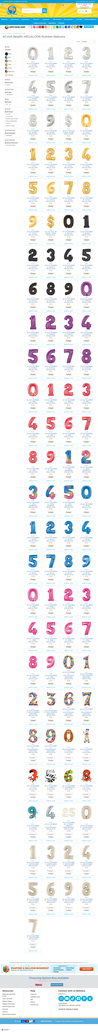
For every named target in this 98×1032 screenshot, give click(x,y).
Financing (5, 1009)
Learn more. (86, 962)
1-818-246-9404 (62, 1003)
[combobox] (32, 10)
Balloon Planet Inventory (9, 1014)
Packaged (33, 71)
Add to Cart (33, 75)
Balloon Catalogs (7, 1001)
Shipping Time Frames (8, 1004)
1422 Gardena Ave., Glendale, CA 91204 (69, 1005)
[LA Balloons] (12, 10)
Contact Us (92, 1)
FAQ (31, 999)
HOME (17, 1)
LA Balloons (68, 1021)
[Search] (44, 10)
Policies (32, 1002)
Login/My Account (35, 997)
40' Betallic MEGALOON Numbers (19, 33)
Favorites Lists (84, 1)
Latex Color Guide (7, 998)
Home (4, 33)
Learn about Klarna (57, 984)
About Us (5, 1011)
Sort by (78, 41)
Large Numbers (9, 33)
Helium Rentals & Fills (8, 1006)
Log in (77, 1)
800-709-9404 (23, 1)
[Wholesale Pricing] (49, 972)
